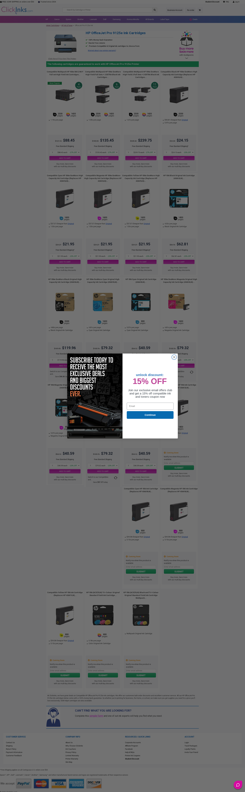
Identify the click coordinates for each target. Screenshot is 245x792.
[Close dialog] (174, 357)
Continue (150, 415)
